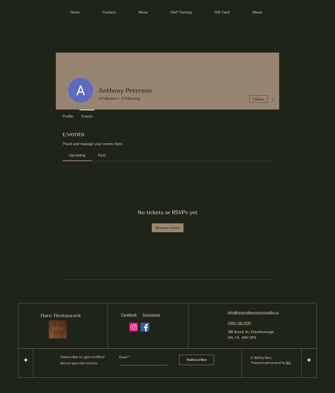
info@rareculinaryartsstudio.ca (253, 312)
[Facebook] (144, 327)
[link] (77, 155)
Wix (288, 363)
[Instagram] (133, 327)
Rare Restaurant (61, 315)
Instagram (151, 314)
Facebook (129, 314)
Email (123, 357)
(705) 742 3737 (239, 323)
